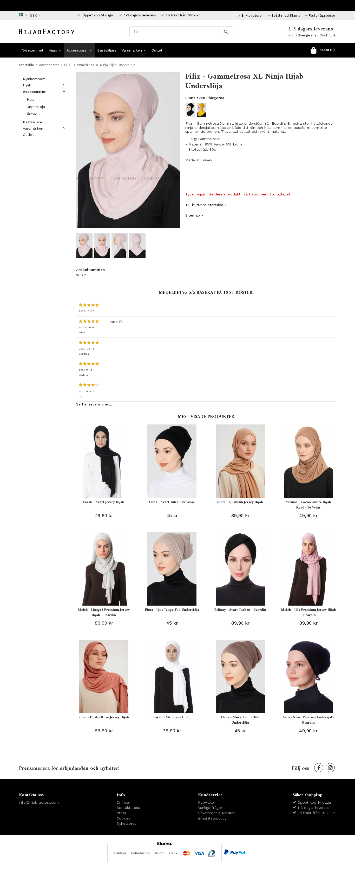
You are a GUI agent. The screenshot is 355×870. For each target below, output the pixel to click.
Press (121, 813)
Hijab (53, 50)
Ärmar (32, 114)
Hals (30, 99)
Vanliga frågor (210, 807)
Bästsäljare (106, 50)
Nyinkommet (32, 50)
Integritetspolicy (212, 818)
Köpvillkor (206, 802)
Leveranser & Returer (216, 813)
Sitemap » (194, 215)
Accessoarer (77, 50)
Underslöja (36, 107)
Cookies (123, 818)
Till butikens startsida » (205, 205)
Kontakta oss (128, 807)
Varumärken (132, 50)
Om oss (123, 802)
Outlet (157, 50)
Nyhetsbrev (126, 823)
